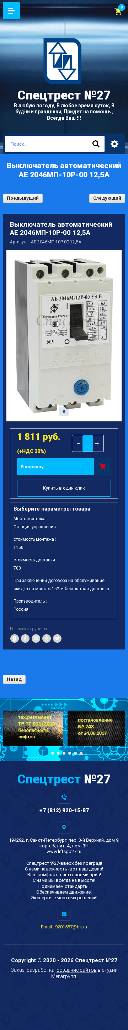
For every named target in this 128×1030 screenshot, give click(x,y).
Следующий (107, 198)
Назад (14, 679)
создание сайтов (77, 970)
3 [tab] (58, 753)
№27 (64, 95)
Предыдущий (23, 198)
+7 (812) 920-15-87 (64, 810)
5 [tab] (69, 753)
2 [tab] (52, 753)
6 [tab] (75, 753)
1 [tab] (64, 411)
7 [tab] (81, 753)
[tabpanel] (64, 335)
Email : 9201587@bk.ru (64, 926)
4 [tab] (64, 753)
